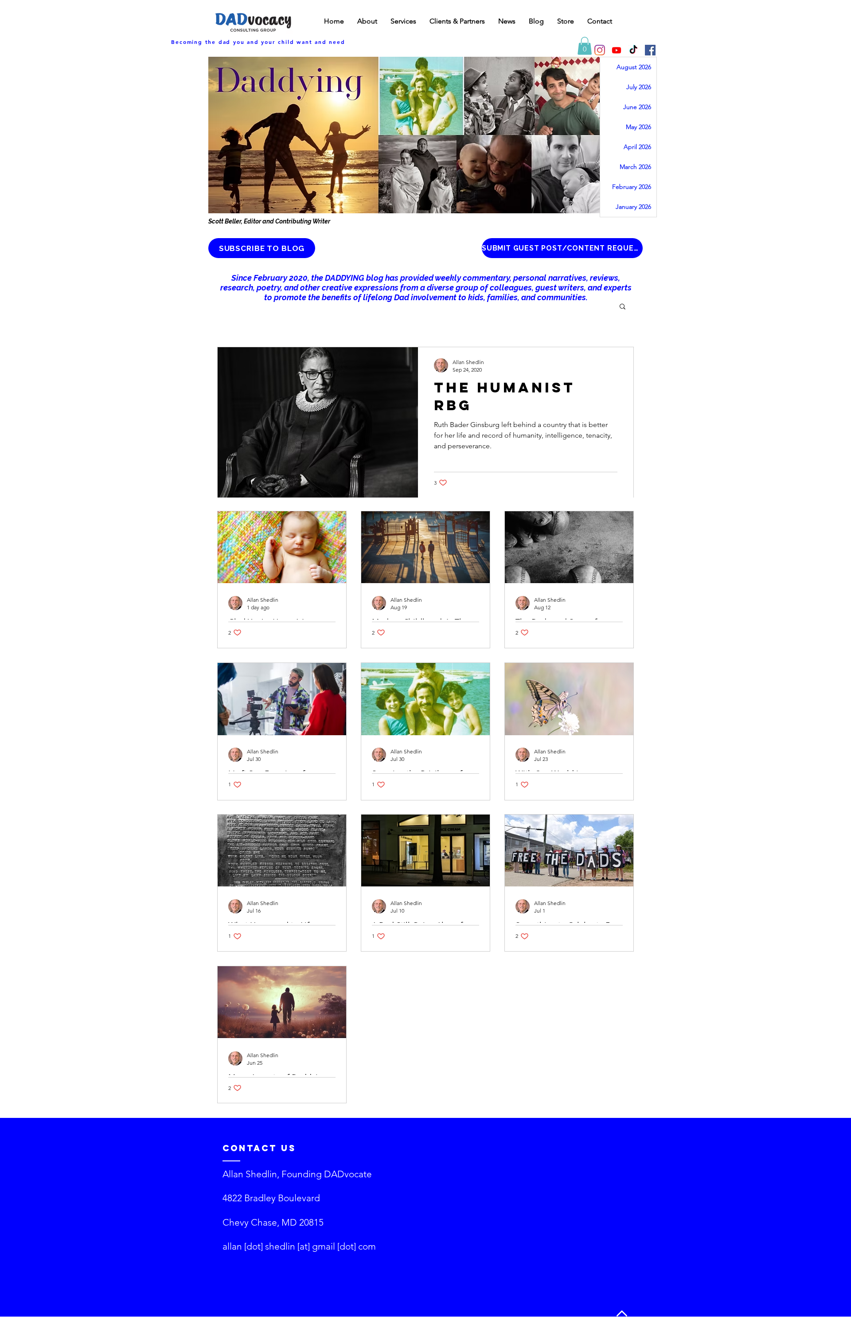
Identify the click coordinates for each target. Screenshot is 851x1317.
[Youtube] (616, 50)
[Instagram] (599, 50)
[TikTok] (633, 50)
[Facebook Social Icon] (650, 50)
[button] (584, 46)
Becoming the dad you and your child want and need (258, 41)
